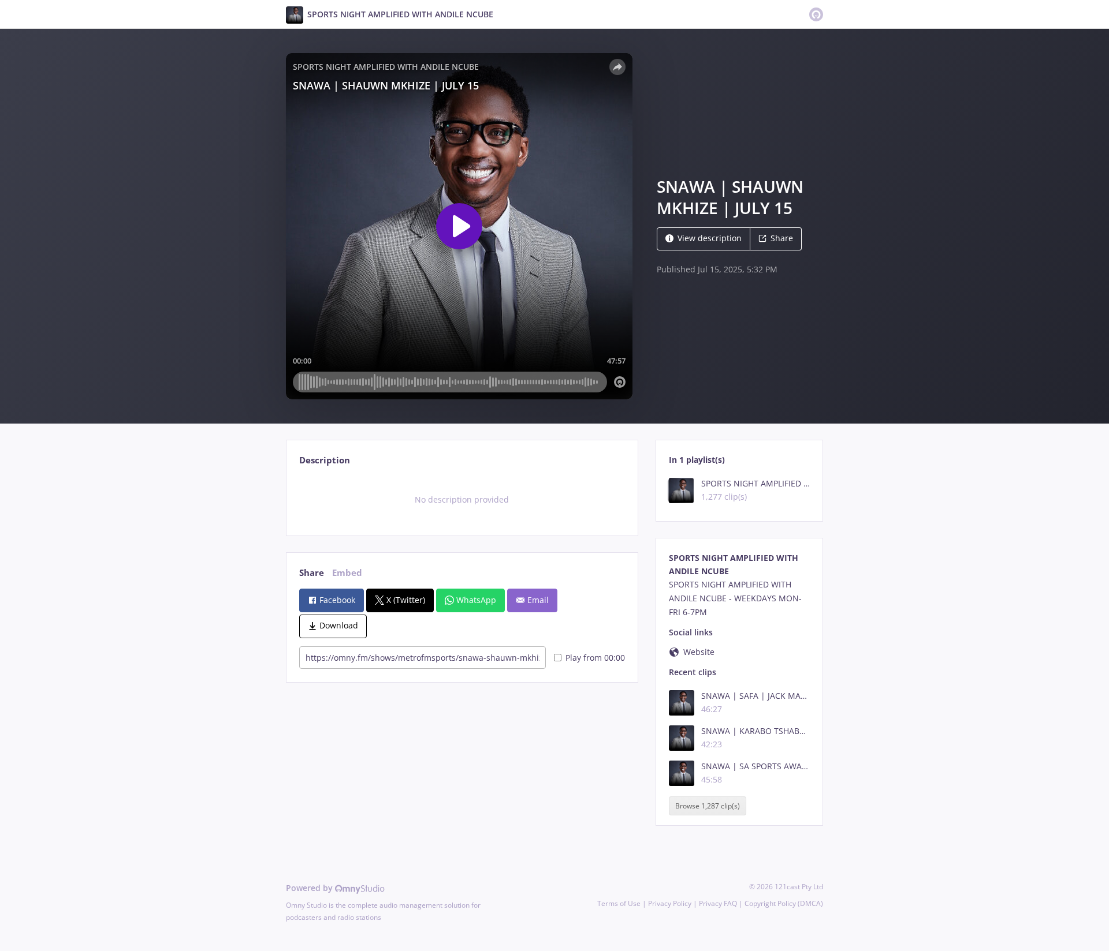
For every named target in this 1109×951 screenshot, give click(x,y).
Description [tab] (324, 460)
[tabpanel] (461, 500)
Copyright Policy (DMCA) (784, 903)
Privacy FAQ (718, 903)
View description (710, 238)
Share (782, 238)
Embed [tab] (347, 573)
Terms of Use (619, 903)
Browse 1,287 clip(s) (707, 806)
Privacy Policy (669, 903)
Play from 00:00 (595, 657)
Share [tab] (311, 573)
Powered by (310, 887)
